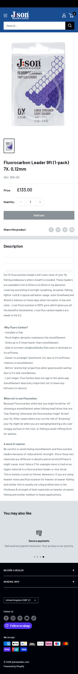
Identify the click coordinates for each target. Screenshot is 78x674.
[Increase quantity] (40, 202)
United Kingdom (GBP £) (18, 600)
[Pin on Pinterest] (58, 229)
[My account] (64, 15)
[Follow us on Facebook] (6, 618)
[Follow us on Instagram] (13, 618)
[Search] (69, 26)
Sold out (39, 215)
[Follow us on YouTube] (26, 618)
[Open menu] (5, 15)
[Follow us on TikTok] (33, 618)
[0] (71, 15)
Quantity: (9, 202)
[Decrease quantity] (21, 202)
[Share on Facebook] (51, 229)
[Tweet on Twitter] (64, 229)
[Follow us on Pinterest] (19, 618)
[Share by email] (71, 229)
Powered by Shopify (14, 666)
